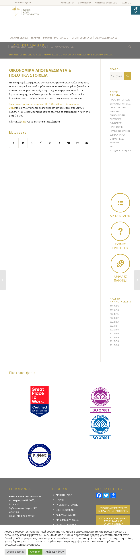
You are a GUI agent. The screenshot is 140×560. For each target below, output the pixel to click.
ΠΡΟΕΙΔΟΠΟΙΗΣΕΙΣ (120, 99)
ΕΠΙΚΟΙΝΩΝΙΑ (84, 2)
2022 (112, 321)
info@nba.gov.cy (25, 515)
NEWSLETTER (67, 2)
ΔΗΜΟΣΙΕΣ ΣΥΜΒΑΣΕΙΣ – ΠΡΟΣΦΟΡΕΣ (117, 123)
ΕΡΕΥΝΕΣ (114, 142)
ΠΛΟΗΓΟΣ (126, 2)
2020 (112, 329)
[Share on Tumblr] (59, 143)
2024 (112, 314)
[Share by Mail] (86, 143)
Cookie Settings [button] (15, 551)
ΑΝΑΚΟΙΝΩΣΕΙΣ (118, 107)
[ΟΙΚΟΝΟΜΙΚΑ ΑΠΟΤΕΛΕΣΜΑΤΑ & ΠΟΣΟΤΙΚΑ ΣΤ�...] (3, 280)
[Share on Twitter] (23, 143)
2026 (112, 306)
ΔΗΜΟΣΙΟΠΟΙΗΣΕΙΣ (120, 103)
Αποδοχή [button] (35, 551)
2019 (112, 333)
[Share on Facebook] (13, 143)
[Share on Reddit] (77, 143)
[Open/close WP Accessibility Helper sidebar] (135, 10)
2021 (112, 325)
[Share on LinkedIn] (50, 143)
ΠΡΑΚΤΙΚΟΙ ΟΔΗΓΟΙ (120, 131)
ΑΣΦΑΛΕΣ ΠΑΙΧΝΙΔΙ (66, 514)
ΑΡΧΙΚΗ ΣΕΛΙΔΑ (64, 495)
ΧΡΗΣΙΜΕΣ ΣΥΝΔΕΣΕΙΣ (106, 2)
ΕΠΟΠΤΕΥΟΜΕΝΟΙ (65, 509)
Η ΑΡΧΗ (60, 499)
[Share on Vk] (68, 143)
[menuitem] (67, 3)
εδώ (23, 121)
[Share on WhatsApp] (32, 143)
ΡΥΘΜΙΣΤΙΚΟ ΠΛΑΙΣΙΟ (67, 504)
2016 (112, 345)
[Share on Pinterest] (41, 143)
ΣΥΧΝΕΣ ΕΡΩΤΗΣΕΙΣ (66, 524)
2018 (112, 337)
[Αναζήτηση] (129, 46)
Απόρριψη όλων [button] (55, 551)
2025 (112, 310)
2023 (112, 318)
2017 (112, 341)
